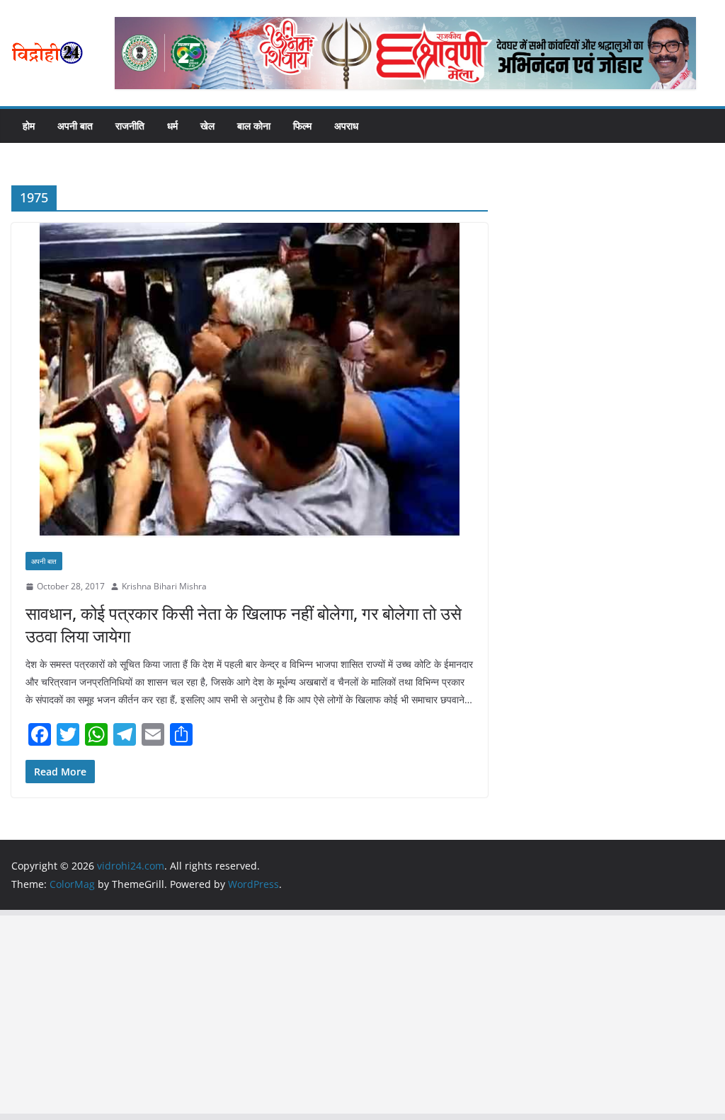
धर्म (172, 125)
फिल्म (302, 125)
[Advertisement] (362, 1015)
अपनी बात (75, 125)
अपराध (346, 125)
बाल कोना (253, 125)
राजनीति (129, 125)
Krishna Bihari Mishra (164, 586)
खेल (207, 125)
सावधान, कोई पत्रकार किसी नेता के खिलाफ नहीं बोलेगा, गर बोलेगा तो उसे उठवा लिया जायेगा (243, 624)
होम (29, 125)
